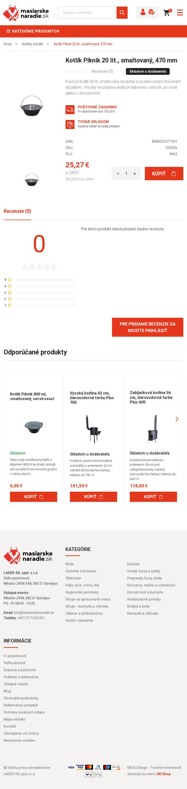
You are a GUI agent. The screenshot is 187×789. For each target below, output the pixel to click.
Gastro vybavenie (79, 620)
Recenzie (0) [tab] (17, 211)
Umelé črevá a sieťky (143, 571)
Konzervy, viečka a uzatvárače (151, 585)
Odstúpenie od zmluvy (21, 733)
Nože (69, 564)
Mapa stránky (14, 719)
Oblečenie (73, 578)
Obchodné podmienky (21, 698)
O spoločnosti (15, 656)
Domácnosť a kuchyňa (145, 592)
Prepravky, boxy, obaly (144, 578)
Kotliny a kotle (138, 606)
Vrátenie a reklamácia (21, 677)
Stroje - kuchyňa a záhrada (86, 606)
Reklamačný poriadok (21, 705)
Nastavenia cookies (19, 740)
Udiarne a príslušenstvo (84, 613)
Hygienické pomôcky (81, 592)
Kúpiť (159, 174)
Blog (7, 691)
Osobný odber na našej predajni (99, 126)
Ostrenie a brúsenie (80, 571)
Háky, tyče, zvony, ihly (82, 585)
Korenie (133, 564)
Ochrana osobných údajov (24, 712)
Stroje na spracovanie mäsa (87, 599)
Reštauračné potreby (144, 599)
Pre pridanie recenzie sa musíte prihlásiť (148, 327)
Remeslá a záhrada (142, 613)
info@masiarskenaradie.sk (34, 613)
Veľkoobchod (14, 663)
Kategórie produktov (34, 31)
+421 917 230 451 (31, 618)
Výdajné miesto (16, 684)
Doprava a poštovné (20, 670)
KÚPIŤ (30, 496)
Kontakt (10, 726)
